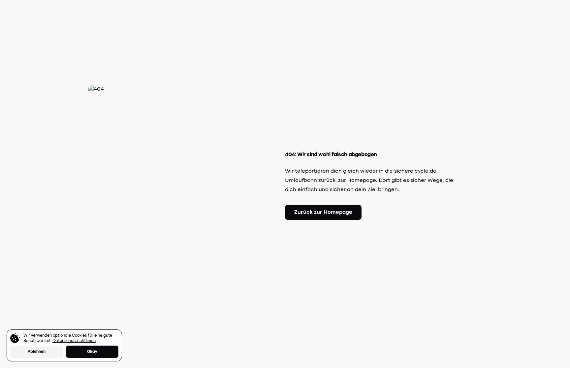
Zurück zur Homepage (323, 212)
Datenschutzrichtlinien (74, 341)
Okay (92, 352)
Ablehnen (37, 352)
